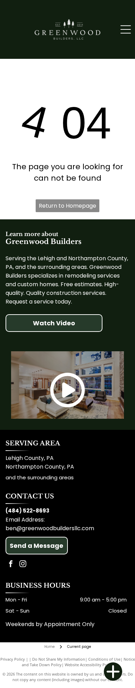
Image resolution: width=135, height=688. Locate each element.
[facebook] (11, 565)
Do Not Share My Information (58, 659)
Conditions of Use (104, 659)
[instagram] (23, 565)
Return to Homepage (67, 206)
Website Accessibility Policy (89, 664)
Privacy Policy (12, 659)
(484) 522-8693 (28, 510)
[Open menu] (125, 29)
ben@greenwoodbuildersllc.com (50, 528)
